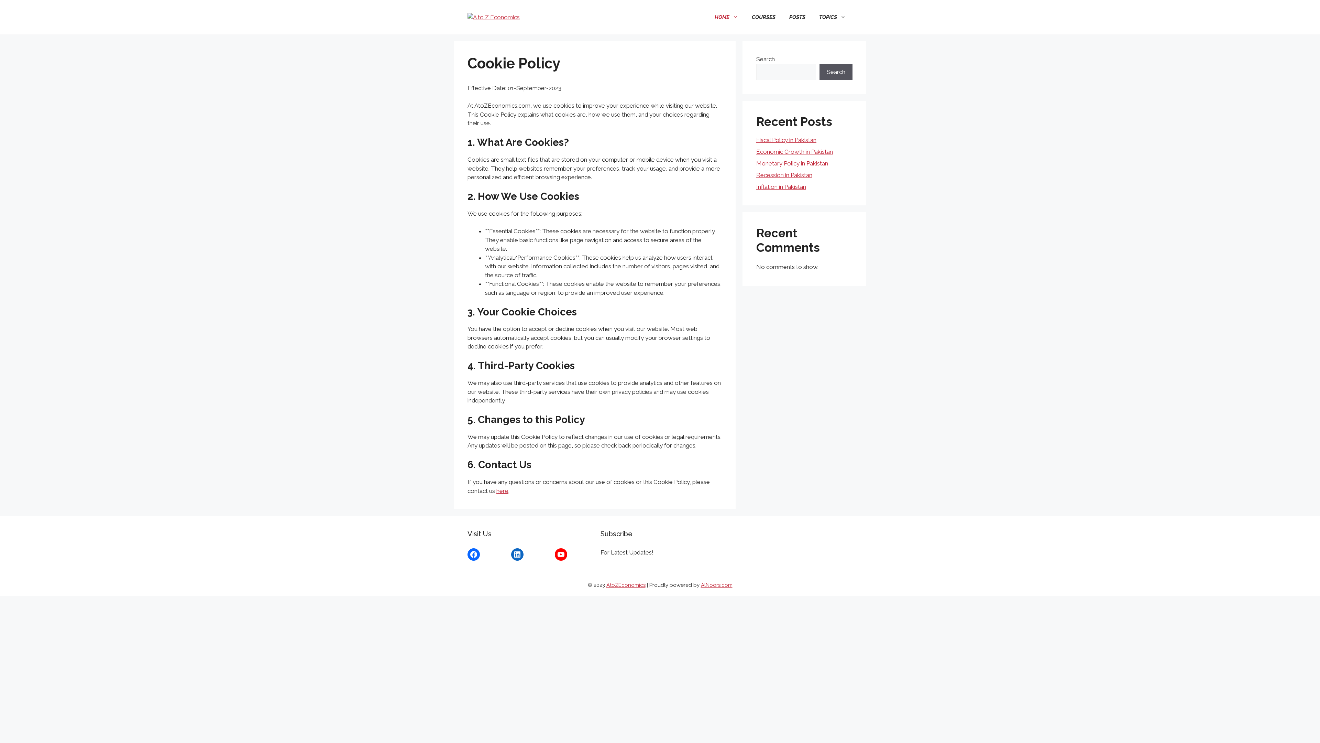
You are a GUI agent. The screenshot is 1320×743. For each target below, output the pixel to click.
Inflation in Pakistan (781, 186)
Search (765, 59)
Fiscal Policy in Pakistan (786, 140)
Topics (828, 17)
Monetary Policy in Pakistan (792, 163)
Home (722, 17)
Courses (764, 17)
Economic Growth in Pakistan (794, 151)
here (502, 490)
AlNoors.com (717, 585)
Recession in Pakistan (784, 175)
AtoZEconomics (626, 585)
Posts (797, 17)
